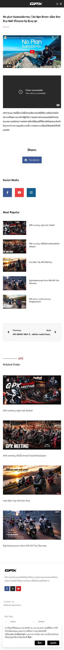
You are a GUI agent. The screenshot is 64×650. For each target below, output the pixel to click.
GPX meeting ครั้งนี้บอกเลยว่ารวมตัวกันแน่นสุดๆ (44, 245)
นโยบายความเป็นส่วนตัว (15, 634)
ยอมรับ (53, 643)
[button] (32, 160)
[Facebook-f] (7, 192)
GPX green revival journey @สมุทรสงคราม (40, 300)
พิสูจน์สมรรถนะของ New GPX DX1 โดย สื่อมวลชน (44, 282)
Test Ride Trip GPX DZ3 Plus (40, 262)
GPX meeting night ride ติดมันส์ (41, 225)
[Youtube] (19, 192)
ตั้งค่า (30, 637)
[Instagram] (31, 192)
